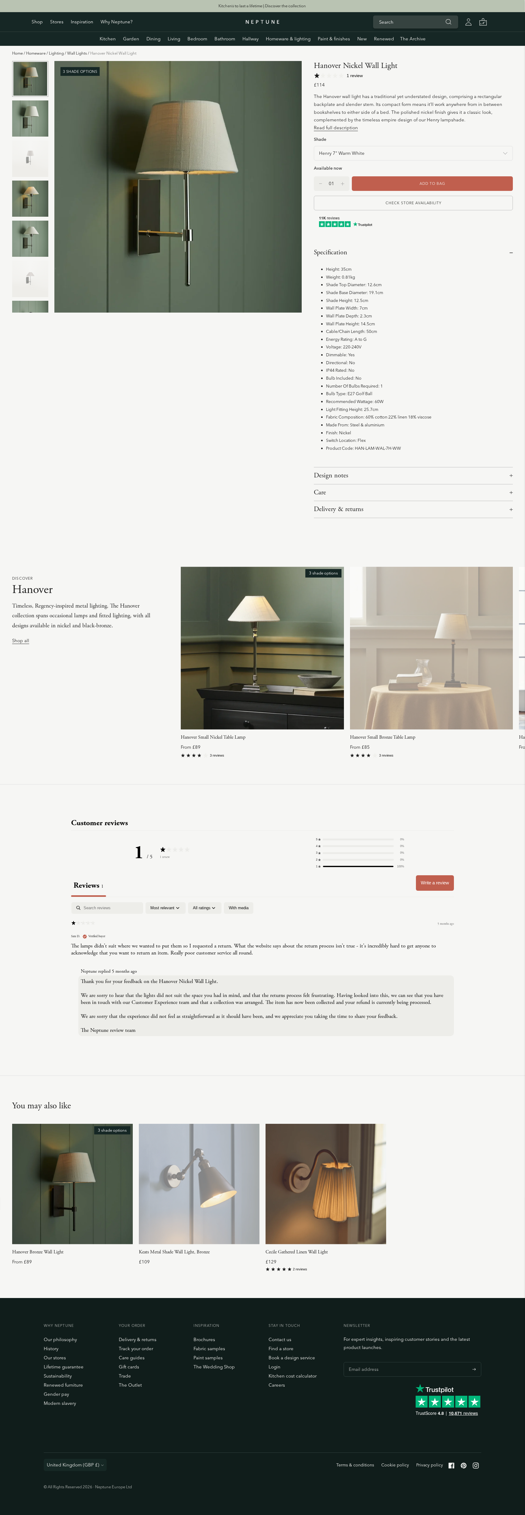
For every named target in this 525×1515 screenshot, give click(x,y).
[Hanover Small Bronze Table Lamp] (431, 648)
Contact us (280, 1339)
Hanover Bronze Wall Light (37, 1252)
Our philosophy (60, 1339)
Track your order (136, 1348)
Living (174, 39)
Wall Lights (77, 53)
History (51, 1348)
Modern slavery (60, 1403)
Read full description (336, 127)
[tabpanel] (262, 970)
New (362, 39)
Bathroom (224, 39)
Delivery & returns (338, 509)
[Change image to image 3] (30, 159)
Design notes (331, 475)
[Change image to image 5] (30, 239)
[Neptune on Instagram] (476, 1467)
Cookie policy (395, 1465)
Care (320, 492)
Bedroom (197, 39)
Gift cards (129, 1367)
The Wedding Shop (214, 1367)
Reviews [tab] (89, 885)
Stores (56, 22)
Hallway (250, 39)
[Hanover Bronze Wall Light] (72, 1184)
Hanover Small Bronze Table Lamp (382, 737)
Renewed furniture (63, 1385)
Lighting (56, 53)
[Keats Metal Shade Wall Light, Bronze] (199, 1184)
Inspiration (82, 22)
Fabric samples (209, 1348)
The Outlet (130, 1385)
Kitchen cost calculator (293, 1376)
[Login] (468, 22)
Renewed (384, 39)
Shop (37, 22)
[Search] (448, 21)
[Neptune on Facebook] (451, 1467)
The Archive (413, 39)
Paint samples (208, 1358)
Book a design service (292, 1358)
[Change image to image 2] (30, 118)
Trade (125, 1376)
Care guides (132, 1358)
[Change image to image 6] (30, 279)
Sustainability (58, 1376)
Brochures (204, 1339)
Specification (330, 252)
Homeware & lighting (288, 39)
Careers (277, 1385)
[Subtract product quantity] (342, 184)
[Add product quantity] (320, 184)
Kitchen (108, 39)
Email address (362, 1362)
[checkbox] (238, 908)
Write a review (435, 882)
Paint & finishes (334, 39)
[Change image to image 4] (30, 199)
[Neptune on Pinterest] (463, 1467)
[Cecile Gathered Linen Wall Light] (326, 1184)
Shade (320, 139)
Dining (153, 39)
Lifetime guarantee (64, 1367)
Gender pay (56, 1394)
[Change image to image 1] (30, 79)
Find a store (281, 1348)
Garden (131, 39)
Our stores (55, 1358)
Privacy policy (429, 1465)
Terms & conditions (355, 1465)
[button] (360, 839)
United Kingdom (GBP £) (73, 1465)
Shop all (20, 640)
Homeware (36, 53)
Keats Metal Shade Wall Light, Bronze (174, 1252)
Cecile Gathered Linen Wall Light (297, 1252)
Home (17, 53)
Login (274, 1367)
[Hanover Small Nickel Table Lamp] (262, 648)
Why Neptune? (116, 22)
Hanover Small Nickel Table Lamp (213, 737)
